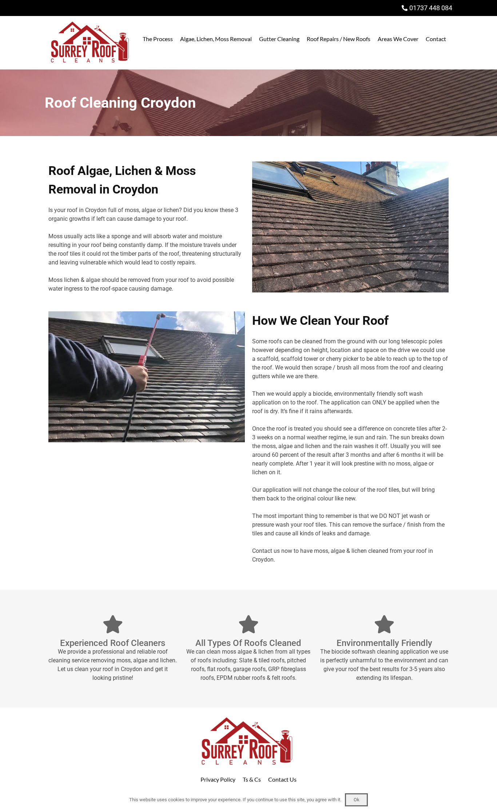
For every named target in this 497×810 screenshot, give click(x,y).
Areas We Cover (398, 38)
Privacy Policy (217, 779)
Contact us (266, 550)
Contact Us (282, 779)
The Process (158, 38)
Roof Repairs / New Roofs (338, 38)
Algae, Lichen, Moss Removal (216, 38)
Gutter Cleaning (279, 38)
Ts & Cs (252, 779)
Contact (436, 38)
